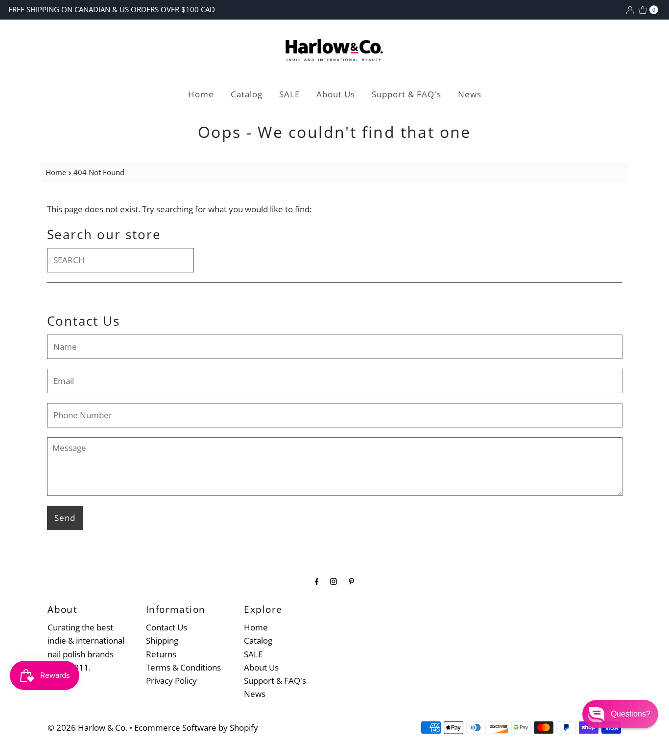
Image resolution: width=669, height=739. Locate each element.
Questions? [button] (630, 714)
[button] (620, 714)
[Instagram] (333, 580)
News (469, 94)
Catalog (247, 94)
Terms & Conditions (183, 667)
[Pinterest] (351, 580)
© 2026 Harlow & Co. (87, 727)
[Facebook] (317, 580)
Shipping (162, 640)
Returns (161, 654)
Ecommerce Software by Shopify (196, 727)
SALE (289, 94)
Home (201, 94)
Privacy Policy (171, 680)
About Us (335, 94)
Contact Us (166, 627)
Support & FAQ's (406, 94)
